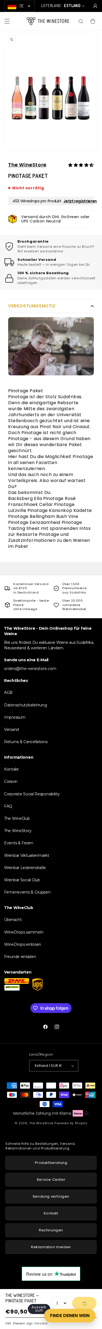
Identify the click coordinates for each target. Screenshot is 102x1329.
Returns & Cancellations (26, 741)
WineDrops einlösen (22, 944)
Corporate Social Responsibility (32, 794)
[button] (7, 21)
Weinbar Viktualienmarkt (26, 855)
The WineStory (17, 830)
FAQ (8, 806)
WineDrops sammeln (23, 932)
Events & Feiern (18, 842)
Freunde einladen (20, 956)
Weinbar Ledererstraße (25, 867)
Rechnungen (51, 1230)
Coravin (10, 781)
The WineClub (17, 818)
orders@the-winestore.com (30, 668)
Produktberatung (51, 1162)
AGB (8, 692)
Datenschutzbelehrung (25, 705)
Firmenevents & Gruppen (27, 892)
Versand (41, 1323)
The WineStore (27, 164)
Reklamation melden (51, 1247)
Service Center (51, 1179)
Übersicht (12, 919)
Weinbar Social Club (22, 879)
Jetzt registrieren (80, 201)
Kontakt (11, 769)
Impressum (14, 717)
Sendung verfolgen (51, 1196)
